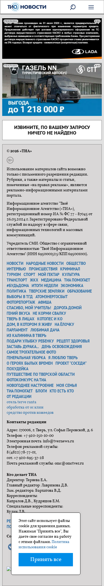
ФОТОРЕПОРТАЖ (21, 302)
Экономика (72, 285)
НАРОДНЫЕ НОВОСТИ (45, 263)
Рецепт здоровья (73, 341)
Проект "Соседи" (71, 363)
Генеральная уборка (26, 357)
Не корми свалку (49, 313)
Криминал (70, 269)
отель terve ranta (21, 402)
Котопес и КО (49, 318)
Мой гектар (48, 274)
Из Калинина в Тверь (26, 335)
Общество (76, 263)
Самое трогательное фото (31, 352)
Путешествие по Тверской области (41, 374)
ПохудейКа (17, 368)
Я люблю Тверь (63, 357)
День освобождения (62, 346)
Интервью (16, 269)
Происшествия (43, 269)
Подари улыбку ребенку (30, 341)
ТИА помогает (77, 280)
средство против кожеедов (30, 412)
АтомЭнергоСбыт (51, 296)
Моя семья (66, 385)
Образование (79, 291)
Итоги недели (45, 285)
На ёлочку (64, 324)
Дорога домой (68, 307)
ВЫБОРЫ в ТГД (20, 296)
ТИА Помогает (20, 391)
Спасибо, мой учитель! (29, 307)
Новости (15, 263)
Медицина (51, 280)
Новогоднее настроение (30, 385)
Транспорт (17, 280)
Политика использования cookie (44, 544)
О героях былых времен (30, 363)
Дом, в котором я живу (29, 324)
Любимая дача (45, 330)
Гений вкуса (18, 313)
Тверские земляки (46, 291)
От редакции (19, 396)
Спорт (29, 274)
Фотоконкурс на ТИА (26, 379)
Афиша (44, 302)
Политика (16, 291)
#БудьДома (18, 285)
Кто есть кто (62, 391)
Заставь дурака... (23, 346)
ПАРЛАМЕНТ (17, 330)
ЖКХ (34, 280)
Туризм (14, 274)
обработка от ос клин (25, 407)
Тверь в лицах (20, 318)
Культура (71, 274)
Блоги (41, 391)
